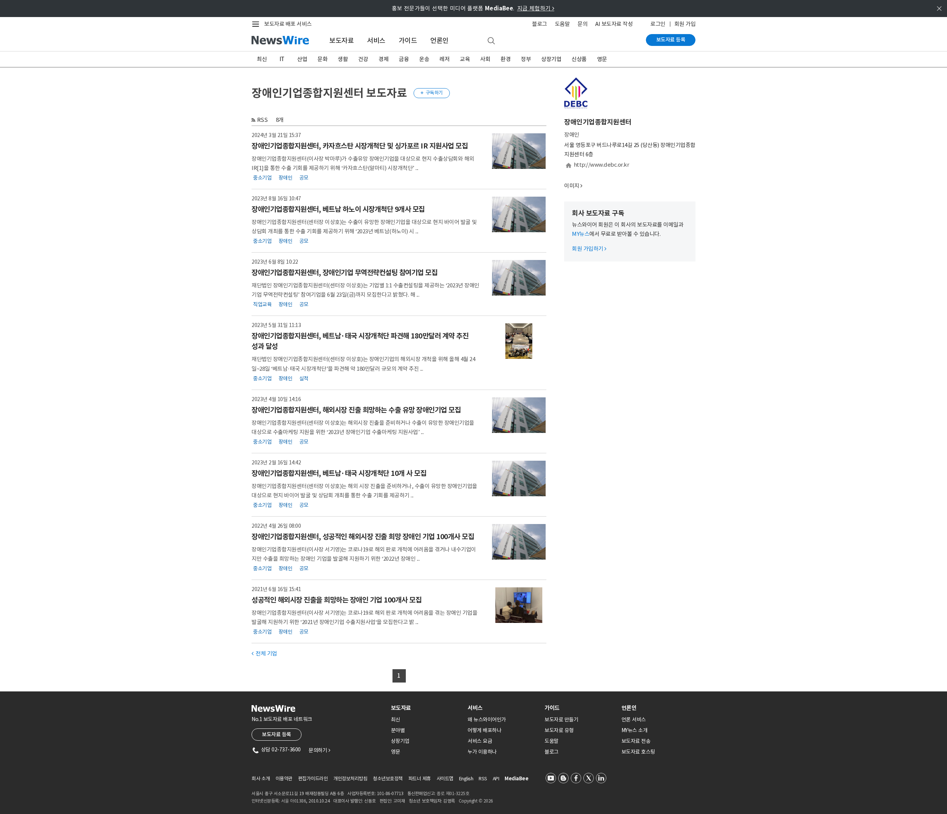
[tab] (426, 708)
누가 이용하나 (482, 751)
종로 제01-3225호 (453, 793)
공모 (304, 177)
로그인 (657, 23)
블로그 (539, 23)
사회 (485, 59)
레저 (444, 59)
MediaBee (516, 778)
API (496, 778)
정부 (526, 59)
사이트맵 (445, 778)
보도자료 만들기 (561, 719)
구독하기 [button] (432, 93)
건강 (363, 59)
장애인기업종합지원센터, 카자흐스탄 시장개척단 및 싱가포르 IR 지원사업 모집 (360, 145)
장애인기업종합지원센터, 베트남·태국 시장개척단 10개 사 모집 (339, 473)
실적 (304, 378)
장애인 (286, 177)
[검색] (491, 41)
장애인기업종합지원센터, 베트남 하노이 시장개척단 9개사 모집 (338, 209)
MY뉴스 (580, 233)
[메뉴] (257, 24)
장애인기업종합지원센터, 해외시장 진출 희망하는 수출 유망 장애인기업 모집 (356, 410)
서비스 (376, 40)
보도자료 (341, 40)
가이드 (408, 40)
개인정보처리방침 (350, 778)
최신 (262, 59)
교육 (465, 59)
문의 (582, 23)
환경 (505, 59)
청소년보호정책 (388, 778)
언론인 (439, 40)
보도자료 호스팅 (638, 751)
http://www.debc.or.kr (601, 164)
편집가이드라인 (313, 778)
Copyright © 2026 (476, 801)
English (466, 778)
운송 (424, 59)
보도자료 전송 (636, 741)
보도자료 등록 (670, 39)
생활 (343, 59)
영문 (602, 59)
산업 (302, 59)
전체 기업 (264, 653)
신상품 (579, 59)
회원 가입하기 (589, 248)
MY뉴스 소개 (634, 730)
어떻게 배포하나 (484, 730)
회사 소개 (261, 778)
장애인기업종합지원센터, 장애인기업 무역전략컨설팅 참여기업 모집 (344, 272)
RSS (262, 119)
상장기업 (551, 59)
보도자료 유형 (559, 730)
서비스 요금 (480, 741)
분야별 (398, 730)
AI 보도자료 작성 (614, 23)
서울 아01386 (293, 801)
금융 (404, 59)
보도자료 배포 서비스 (288, 23)
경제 (383, 59)
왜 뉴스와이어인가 (487, 719)
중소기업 (262, 177)
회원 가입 (685, 23)
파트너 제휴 (419, 778)
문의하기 (319, 750)
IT (282, 59)
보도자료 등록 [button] (276, 734)
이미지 (571, 185)
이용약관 (284, 778)
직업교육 (262, 304)
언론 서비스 (633, 719)
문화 (322, 59)
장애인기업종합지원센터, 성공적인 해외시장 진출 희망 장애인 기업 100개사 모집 (363, 536)
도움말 (562, 23)
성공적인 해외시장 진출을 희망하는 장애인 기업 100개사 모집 (336, 600)
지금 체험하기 (536, 8)
